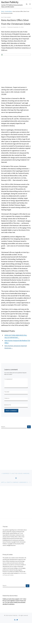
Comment (8, 379)
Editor (4, 27)
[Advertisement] (16, 447)
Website (7, 405)
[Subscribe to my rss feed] (14, 620)
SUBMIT (21, 599)
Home (2, 11)
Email (7, 398)
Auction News (8, 11)
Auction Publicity (12, 615)
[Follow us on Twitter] (17, 620)
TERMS (6, 602)
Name (6, 392)
